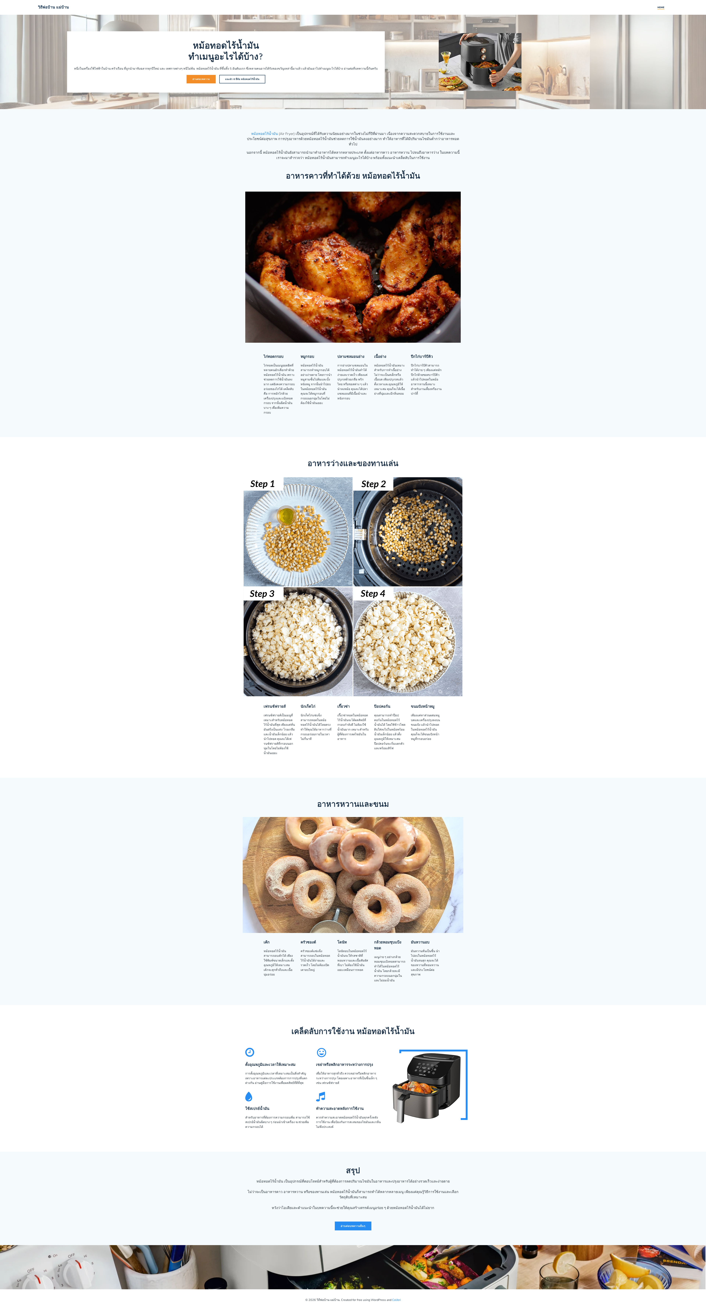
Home (660, 7)
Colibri (396, 1300)
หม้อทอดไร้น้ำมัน (264, 133)
